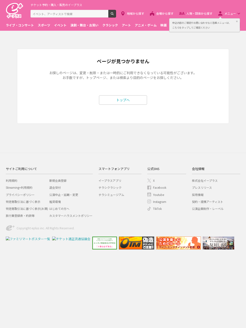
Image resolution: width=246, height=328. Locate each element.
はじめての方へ (59, 209)
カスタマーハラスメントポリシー (70, 215)
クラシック (110, 25)
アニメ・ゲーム (146, 25)
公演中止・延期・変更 (63, 195)
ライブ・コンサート (20, 25)
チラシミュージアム (111, 195)
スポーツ (44, 25)
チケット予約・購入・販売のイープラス (56, 5)
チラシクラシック (110, 187)
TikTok (157, 209)
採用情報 (197, 195)
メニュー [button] (230, 13)
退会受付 (55, 187)
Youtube (158, 195)
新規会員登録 (58, 180)
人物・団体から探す (199, 13)
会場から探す (164, 13)
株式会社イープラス (205, 180)
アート (126, 25)
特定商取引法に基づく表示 (23, 202)
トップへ (123, 99)
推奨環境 (55, 202)
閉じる (237, 21)
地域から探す (135, 13)
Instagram (159, 202)
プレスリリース (202, 187)
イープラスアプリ (109, 180)
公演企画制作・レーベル (208, 209)
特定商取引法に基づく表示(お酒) (27, 209)
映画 (163, 25)
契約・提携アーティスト (207, 202)
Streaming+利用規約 (19, 187)
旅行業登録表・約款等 (20, 215)
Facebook (159, 187)
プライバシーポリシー (20, 195)
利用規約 (11, 180)
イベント (60, 25)
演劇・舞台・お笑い (84, 25)
